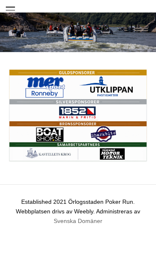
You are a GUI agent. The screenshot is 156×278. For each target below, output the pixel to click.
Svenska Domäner (78, 221)
